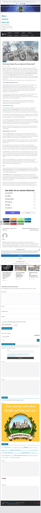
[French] (35, 335)
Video (7, 457)
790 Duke (2, 447)
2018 (6, 447)
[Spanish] (39, 335)
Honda (24, 450)
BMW (29, 447)
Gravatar (6, 321)
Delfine (31, 447)
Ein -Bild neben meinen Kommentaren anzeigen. (14, 321)
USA (36, 455)
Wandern (13, 457)
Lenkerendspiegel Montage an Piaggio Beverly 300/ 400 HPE (20, 275)
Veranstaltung (3, 457)
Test (27, 455)
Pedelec (30, 453)
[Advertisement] (20, 369)
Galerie (12, 450)
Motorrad (16, 32)
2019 (8, 447)
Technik (16, 35)
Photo (33, 453)
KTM (2, 453)
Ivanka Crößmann (34, 450)
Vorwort (9, 457)
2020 (11, 447)
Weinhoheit (17, 457)
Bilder (26, 447)
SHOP (32, 35)
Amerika (15, 447)
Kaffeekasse (19, 400)
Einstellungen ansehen (20, 261)
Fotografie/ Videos (24, 35)
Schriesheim (18, 455)
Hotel (26, 450)
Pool (36, 453)
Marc (9, 66)
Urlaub (34, 455)
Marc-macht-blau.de (5, 19)
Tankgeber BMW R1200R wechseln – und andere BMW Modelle (30, 229)
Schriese (12, 455)
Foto (6, 450)
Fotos (9, 450)
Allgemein (9, 35)
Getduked (17, 450)
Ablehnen (20, 258)
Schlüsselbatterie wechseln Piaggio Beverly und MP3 (25, 1)
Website (3, 316)
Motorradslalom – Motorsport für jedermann (9, 229)
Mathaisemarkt (15, 453)
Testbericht (30, 455)
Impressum (27, 263)
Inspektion (28, 450)
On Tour (29, 32)
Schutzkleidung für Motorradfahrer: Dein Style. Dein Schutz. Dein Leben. (7, 275)
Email (8, 349)
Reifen (38, 453)
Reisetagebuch (7, 455)
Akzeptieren (20, 255)
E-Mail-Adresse (4, 311)
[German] (36, 335)
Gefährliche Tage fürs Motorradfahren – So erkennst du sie (33, 275)
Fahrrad (23, 32)
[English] (34, 335)
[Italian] (37, 335)
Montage (20, 453)
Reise (2, 455)
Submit (12, 212)
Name (3, 306)
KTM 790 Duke (8, 453)
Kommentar (4, 291)
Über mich (9, 32)
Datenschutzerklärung (21, 263)
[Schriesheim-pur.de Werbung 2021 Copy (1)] (20, 404)
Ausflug (19, 447)
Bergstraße (22, 447)
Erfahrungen (35, 447)
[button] (39, 249)
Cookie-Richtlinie (15, 263)
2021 (13, 447)
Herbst (22, 450)
